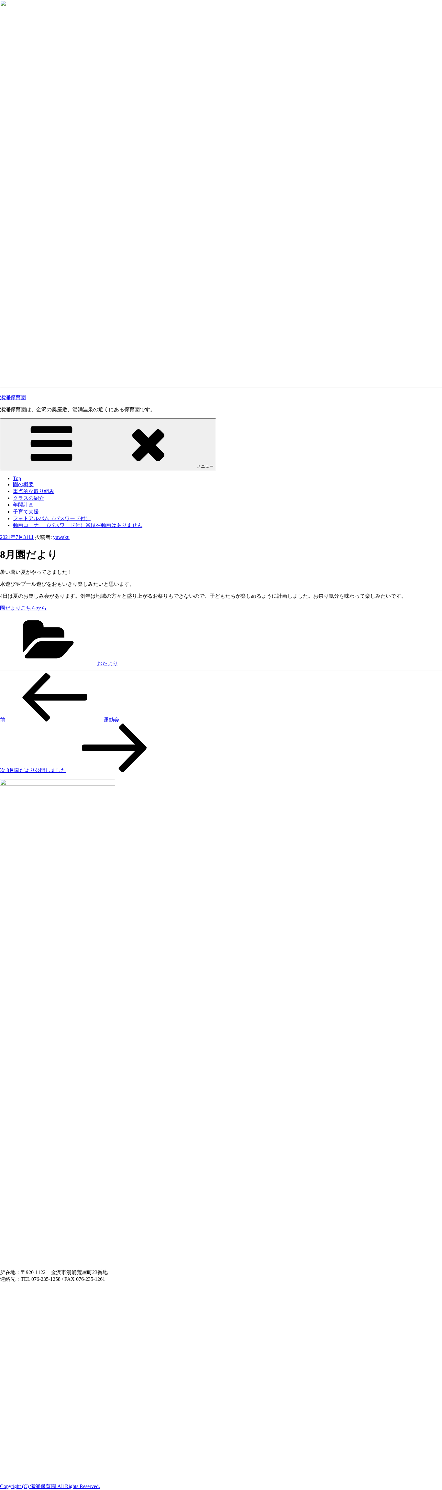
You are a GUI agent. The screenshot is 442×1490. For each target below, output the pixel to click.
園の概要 (23, 484)
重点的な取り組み (33, 491)
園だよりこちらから (23, 608)
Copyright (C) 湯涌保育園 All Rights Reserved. (50, 1486)
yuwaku (61, 537)
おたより (107, 663)
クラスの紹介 (28, 498)
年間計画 (23, 505)
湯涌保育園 (13, 397)
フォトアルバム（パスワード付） (52, 518)
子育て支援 (26, 511)
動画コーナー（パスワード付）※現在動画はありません (77, 525)
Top (17, 478)
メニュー (205, 466)
